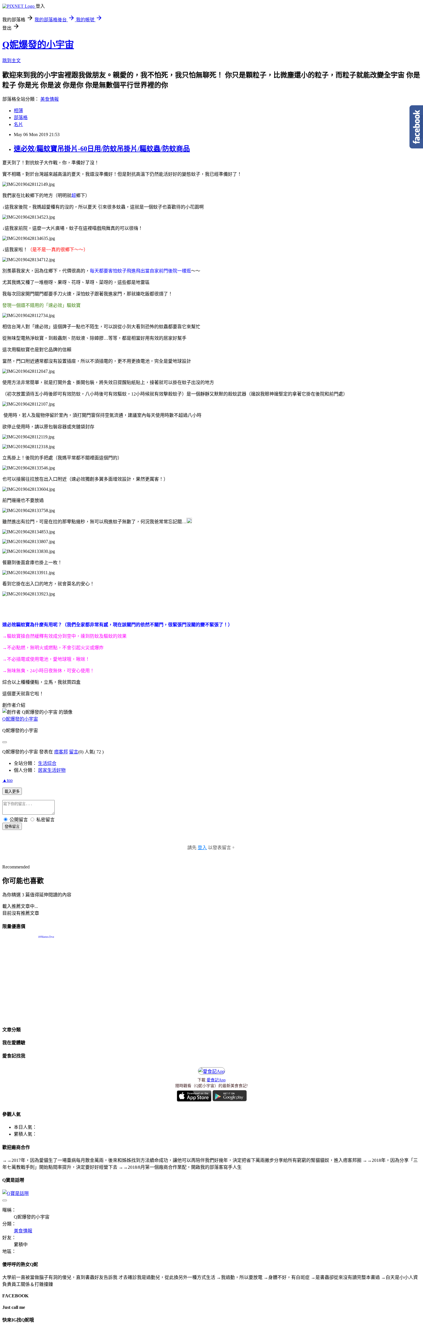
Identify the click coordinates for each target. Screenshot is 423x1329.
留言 (73, 751)
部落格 (21, 117)
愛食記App (216, 1080)
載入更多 (12, 791)
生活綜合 (47, 763)
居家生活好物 (52, 770)
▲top (7, 780)
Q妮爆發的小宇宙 (38, 44)
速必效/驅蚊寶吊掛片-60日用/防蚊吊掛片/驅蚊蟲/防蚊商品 (102, 148)
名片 (18, 124)
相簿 (18, 110)
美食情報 (49, 99)
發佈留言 (12, 826)
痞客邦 (61, 751)
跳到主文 (11, 60)
